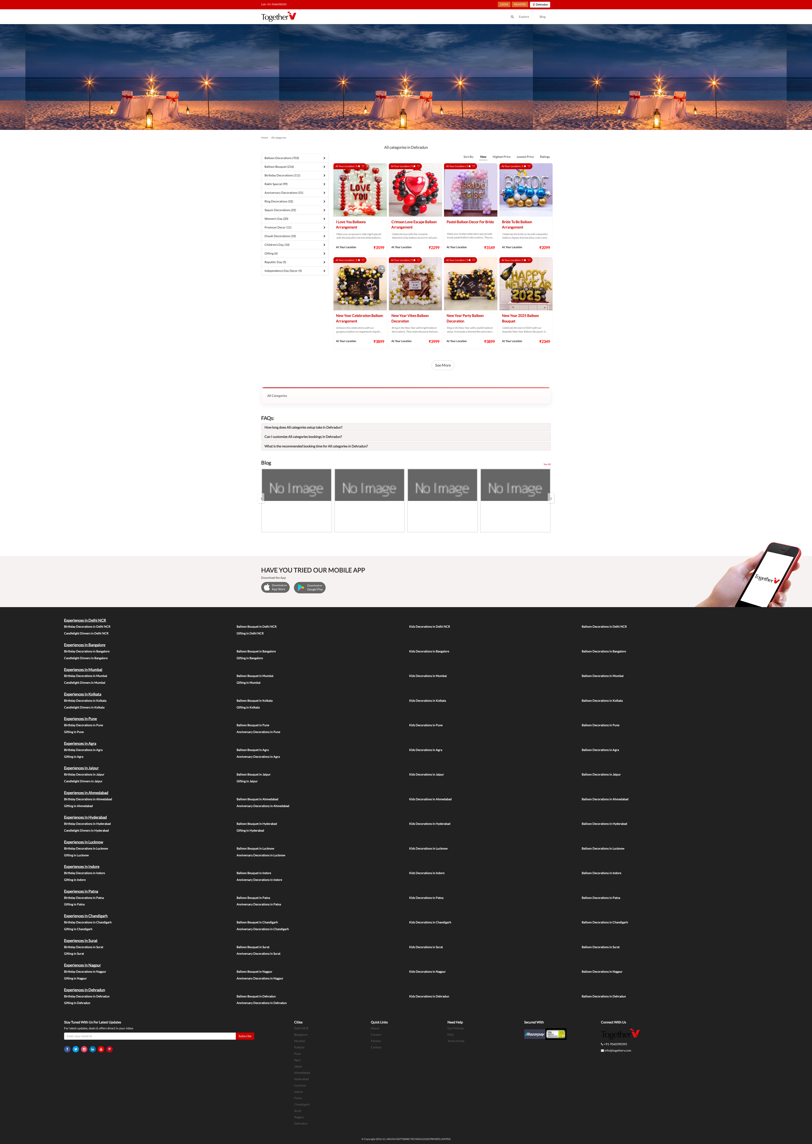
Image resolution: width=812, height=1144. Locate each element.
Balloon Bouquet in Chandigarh (257, 922)
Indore (298, 1091)
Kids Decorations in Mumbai (428, 676)
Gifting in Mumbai (249, 682)
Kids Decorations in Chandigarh (430, 922)
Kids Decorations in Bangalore (429, 651)
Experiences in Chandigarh (86, 915)
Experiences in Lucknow (83, 842)
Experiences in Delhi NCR (85, 620)
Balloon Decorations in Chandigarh (605, 922)
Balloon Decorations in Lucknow (603, 848)
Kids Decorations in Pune (426, 725)
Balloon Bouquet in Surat (253, 947)
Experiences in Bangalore (84, 644)
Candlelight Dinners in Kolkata (84, 707)
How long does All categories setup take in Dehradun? (303, 427)
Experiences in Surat (80, 940)
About (375, 1028)
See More (443, 365)
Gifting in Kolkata (248, 707)
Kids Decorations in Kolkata (427, 700)
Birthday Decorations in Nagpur (85, 971)
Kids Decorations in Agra (425, 750)
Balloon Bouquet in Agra (253, 750)
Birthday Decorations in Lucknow (86, 848)
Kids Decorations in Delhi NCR (429, 626)
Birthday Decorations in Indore (84, 873)
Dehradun (300, 1123)
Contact (376, 1047)
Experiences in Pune (80, 718)
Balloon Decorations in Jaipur (601, 774)
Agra (297, 1060)
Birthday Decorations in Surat (83, 947)
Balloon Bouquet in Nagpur (254, 971)
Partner (376, 1041)
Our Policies (455, 1028)
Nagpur (299, 1117)
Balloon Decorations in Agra (600, 750)
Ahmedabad (302, 1072)
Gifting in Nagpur (75, 978)
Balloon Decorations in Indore (601, 873)
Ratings (545, 156)
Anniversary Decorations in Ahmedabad (263, 806)
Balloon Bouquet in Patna (253, 897)
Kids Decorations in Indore (426, 873)
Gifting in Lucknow (76, 855)
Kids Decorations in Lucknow (428, 848)
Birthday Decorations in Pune (83, 725)
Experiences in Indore (81, 866)
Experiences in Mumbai (83, 669)
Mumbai (299, 1041)
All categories (278, 137)
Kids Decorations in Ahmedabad (430, 799)
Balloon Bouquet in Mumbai (255, 676)
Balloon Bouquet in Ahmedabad (257, 799)
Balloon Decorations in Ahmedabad (605, 799)
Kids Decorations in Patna (426, 897)
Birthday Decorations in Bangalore (87, 651)
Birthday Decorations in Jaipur (84, 774)
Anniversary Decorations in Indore (259, 879)
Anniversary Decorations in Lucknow (261, 855)
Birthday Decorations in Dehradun (87, 996)
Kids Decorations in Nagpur (427, 971)
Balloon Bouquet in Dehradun (256, 996)
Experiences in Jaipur (81, 768)
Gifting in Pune (74, 732)
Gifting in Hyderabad (250, 830)
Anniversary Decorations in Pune (258, 732)
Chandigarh (302, 1104)
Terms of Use (455, 1041)
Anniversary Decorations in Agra (258, 756)
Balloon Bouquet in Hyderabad (257, 823)
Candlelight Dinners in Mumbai (84, 682)
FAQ (450, 1034)
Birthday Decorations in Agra (83, 750)
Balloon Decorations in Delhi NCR (604, 626)
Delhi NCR (301, 1028)
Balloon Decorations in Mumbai (603, 676)
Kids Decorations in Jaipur (426, 774)
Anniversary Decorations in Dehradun (262, 1003)
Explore (524, 16)
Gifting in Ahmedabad (78, 806)
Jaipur (298, 1066)
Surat (297, 1110)
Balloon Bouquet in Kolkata (255, 700)
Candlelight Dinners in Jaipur (83, 781)
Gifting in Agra (73, 756)
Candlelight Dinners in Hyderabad (86, 830)
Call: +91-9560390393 (274, 4)
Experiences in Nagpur (82, 965)
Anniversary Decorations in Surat (258, 953)
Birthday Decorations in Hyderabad (87, 823)
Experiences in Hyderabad (85, 817)
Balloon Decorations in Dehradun (604, 996)
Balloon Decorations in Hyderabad (604, 823)
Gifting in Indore (75, 879)
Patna (298, 1098)
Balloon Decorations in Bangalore (604, 651)
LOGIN (504, 4)
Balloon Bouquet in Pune (253, 725)
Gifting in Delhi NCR (250, 633)
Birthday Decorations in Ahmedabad (88, 799)
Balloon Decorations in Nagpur (602, 971)
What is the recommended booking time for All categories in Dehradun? (316, 446)
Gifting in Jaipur (247, 781)
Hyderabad (301, 1079)
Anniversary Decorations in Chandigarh (263, 929)
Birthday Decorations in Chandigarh (88, 922)
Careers (376, 1034)
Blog (543, 16)
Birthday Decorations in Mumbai (85, 676)
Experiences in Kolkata (82, 694)
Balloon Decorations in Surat (601, 947)
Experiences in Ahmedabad (86, 792)
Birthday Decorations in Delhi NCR (87, 626)
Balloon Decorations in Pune (600, 725)
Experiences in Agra (80, 743)
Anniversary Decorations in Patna (259, 904)
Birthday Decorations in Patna (84, 897)
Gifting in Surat (74, 953)
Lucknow (300, 1085)
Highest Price (501, 156)
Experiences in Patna (81, 891)
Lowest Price (525, 156)
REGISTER (520, 4)
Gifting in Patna (74, 904)
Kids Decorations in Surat (426, 947)
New (483, 156)
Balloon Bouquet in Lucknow (255, 848)
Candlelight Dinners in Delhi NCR (86, 633)
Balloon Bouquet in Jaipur (254, 774)
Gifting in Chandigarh (78, 929)
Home (264, 137)
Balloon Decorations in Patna (601, 897)
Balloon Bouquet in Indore (254, 873)
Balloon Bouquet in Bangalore (256, 651)
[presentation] (261, 498)
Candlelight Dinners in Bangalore (86, 658)
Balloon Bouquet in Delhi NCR (257, 626)
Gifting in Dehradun (77, 1003)
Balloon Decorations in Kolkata (602, 700)
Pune (297, 1053)
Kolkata (299, 1047)
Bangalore (300, 1034)
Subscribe (245, 1036)
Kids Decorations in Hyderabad (429, 823)
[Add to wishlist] (363, 166)
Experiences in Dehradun (84, 989)
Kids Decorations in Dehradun (429, 996)
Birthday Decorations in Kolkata (85, 700)
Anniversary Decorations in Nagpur (260, 978)
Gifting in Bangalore (250, 658)
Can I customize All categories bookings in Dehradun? (303, 436)
